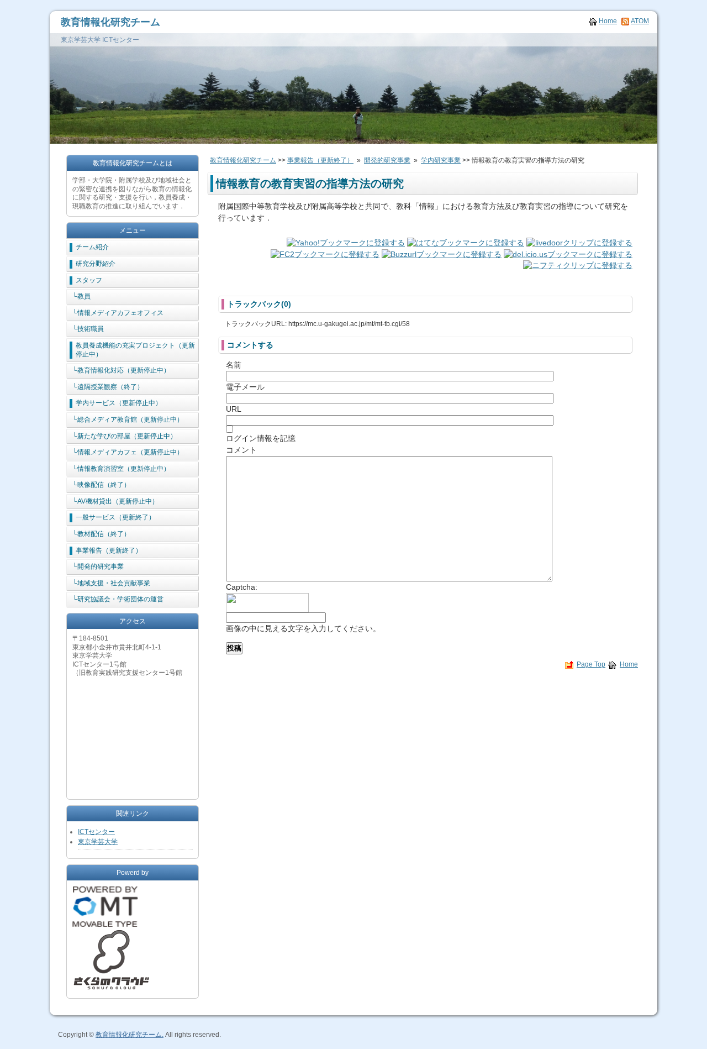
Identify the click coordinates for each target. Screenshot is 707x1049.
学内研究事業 (441, 160)
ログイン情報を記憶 (261, 438)
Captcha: (241, 587)
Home (608, 21)
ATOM (640, 21)
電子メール (245, 386)
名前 (233, 364)
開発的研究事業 (387, 160)
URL (233, 409)
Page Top (591, 664)
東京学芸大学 (98, 842)
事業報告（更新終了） (320, 160)
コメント (241, 449)
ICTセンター (96, 832)
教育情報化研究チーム (110, 22)
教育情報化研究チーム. (129, 1034)
